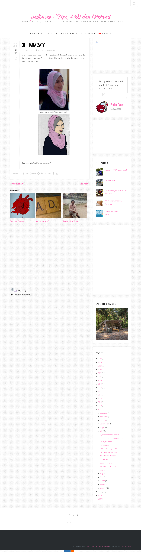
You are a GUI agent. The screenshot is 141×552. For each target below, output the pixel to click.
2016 (100, 395)
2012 (100, 409)
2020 (100, 380)
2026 (100, 358)
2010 (100, 495)
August (102, 427)
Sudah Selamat (105, 459)
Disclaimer (61, 33)
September (104, 424)
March (102, 481)
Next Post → (85, 184)
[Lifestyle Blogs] (66, 551)
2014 (100, 402)
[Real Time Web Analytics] (74, 551)
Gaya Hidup (73, 33)
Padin (26, 50)
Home (32, 33)
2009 (100, 499)
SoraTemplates (126, 546)
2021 (100, 377)
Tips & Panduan (88, 33)
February (103, 484)
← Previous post (16, 184)
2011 (100, 492)
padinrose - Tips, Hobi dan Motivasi (70, 18)
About (40, 33)
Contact (50, 33)
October (103, 420)
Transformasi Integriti (108, 456)
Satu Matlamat (109, 180)
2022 (100, 373)
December (104, 413)
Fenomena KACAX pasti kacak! (115, 170)
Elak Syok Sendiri (106, 442)
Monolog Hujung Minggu (70, 221)
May (101, 473)
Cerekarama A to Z (42, 221)
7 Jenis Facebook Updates (109, 435)
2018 (100, 387)
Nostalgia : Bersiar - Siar (109, 452)
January (102, 488)
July (101, 431)
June (101, 470)
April (101, 477)
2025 (100, 362)
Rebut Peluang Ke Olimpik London (112, 438)
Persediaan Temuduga (108, 466)
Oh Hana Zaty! (34, 45)
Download (106, 33)
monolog (41, 50)
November (104, 416)
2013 (100, 406)
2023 (100, 369)
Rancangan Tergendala (17, 221)
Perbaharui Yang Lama (108, 449)
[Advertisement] (70, 4)
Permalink (51, 50)
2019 (100, 384)
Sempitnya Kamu (106, 463)
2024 (100, 366)
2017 (100, 391)
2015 (100, 398)
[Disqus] (50, 256)
